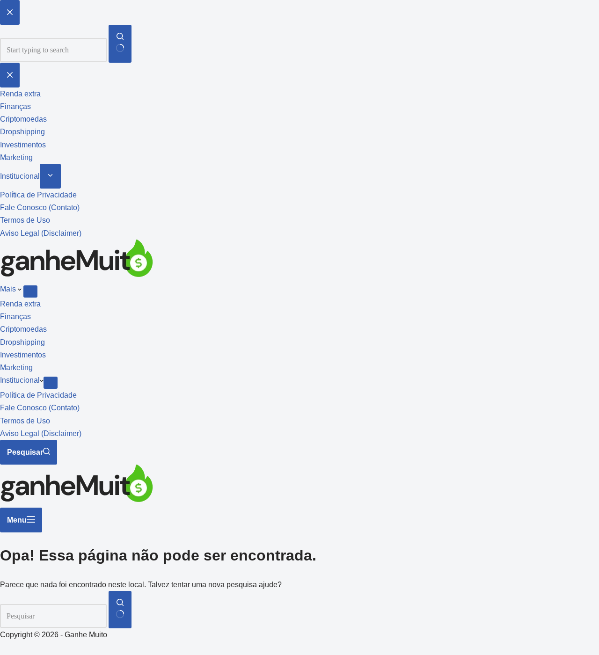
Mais (9, 289)
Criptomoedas (23, 329)
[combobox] (53, 616)
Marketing (16, 367)
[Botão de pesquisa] (120, 609)
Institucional (20, 380)
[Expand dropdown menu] (30, 291)
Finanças (15, 316)
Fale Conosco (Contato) (40, 408)
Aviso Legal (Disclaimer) (40, 433)
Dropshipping (22, 342)
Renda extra (20, 304)
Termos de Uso (25, 421)
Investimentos (23, 355)
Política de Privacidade (38, 395)
